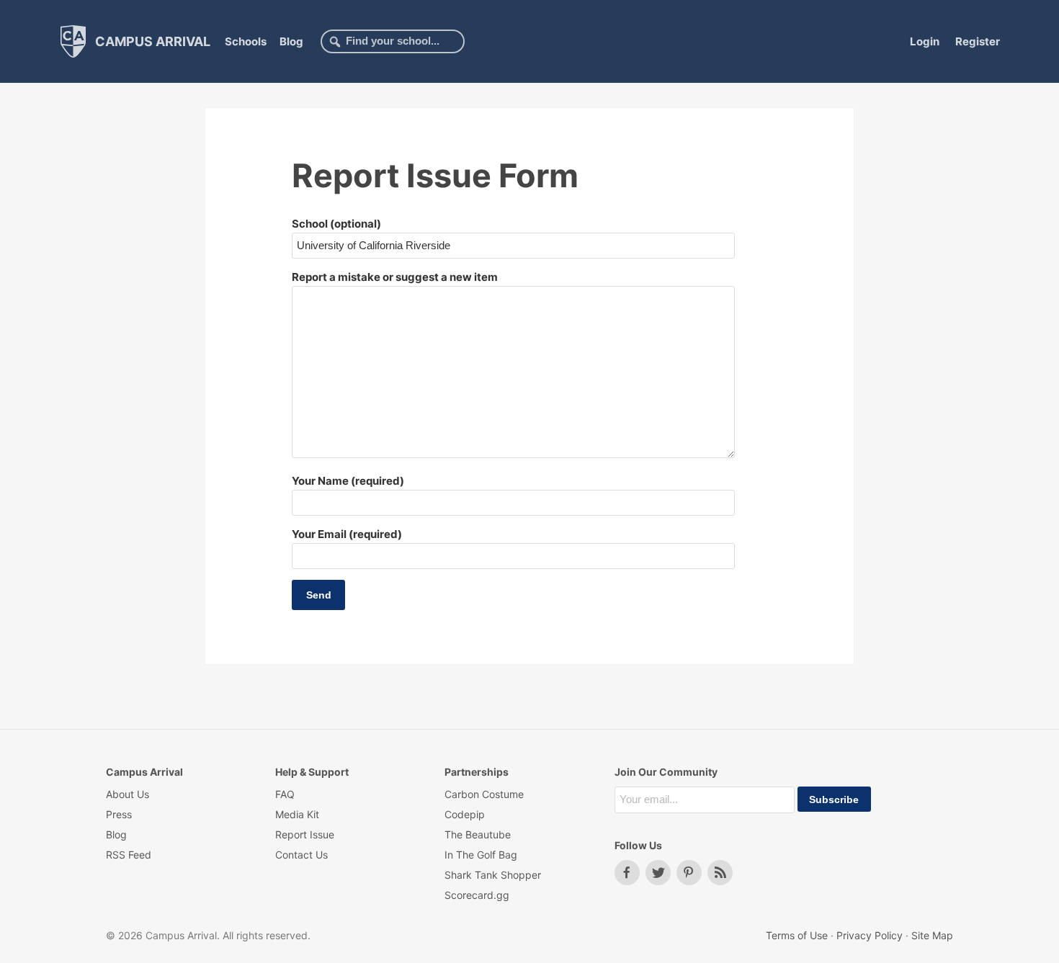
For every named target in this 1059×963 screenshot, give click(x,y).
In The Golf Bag (480, 854)
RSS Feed (128, 854)
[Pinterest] (689, 872)
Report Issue (304, 834)
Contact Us (301, 854)
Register (977, 41)
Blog (291, 41)
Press (119, 814)
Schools (246, 41)
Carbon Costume (484, 794)
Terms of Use (797, 935)
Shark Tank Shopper (492, 875)
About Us (127, 794)
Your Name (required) (348, 481)
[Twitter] (658, 872)
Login (924, 41)
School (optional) (336, 223)
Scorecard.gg (476, 895)
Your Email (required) (347, 534)
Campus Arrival (151, 40)
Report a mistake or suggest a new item (395, 277)
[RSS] (720, 872)
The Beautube (477, 834)
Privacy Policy (869, 935)
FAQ (285, 794)
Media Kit (297, 814)
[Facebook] (627, 872)
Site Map (932, 935)
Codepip (464, 814)
